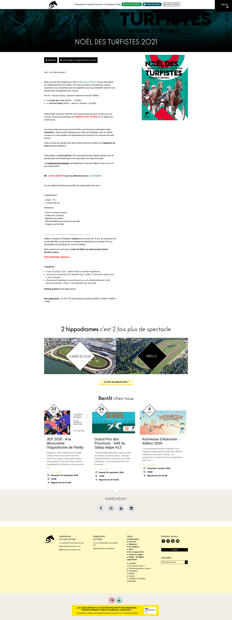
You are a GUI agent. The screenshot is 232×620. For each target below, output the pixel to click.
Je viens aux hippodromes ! (116, 382)
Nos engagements (133, 4)
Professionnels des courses (140, 568)
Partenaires (133, 571)
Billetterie (52, 60)
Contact (132, 576)
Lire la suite (55, 472)
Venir (118, 4)
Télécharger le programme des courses (79, 60)
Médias (131, 573)
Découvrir (99, 4)
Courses (90, 4)
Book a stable (172, 4)
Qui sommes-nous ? (137, 566)
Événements (80, 4)
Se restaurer (109, 4)
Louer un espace (153, 4)
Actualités (132, 563)
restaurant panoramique (58, 163)
